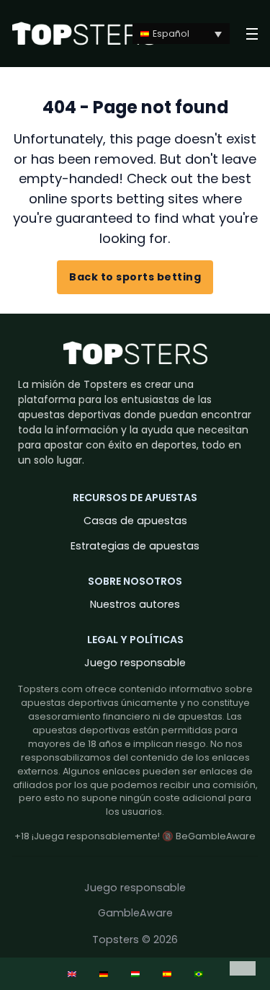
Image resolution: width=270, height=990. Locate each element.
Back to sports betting (135, 277)
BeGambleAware (216, 836)
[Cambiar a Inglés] (72, 974)
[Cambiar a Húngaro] (135, 974)
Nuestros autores (135, 604)
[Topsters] (84, 33)
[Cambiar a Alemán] (103, 974)
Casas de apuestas (135, 520)
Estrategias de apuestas (135, 546)
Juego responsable (135, 662)
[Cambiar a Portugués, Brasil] (198, 974)
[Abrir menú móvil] (252, 34)
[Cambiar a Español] (167, 974)
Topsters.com (50, 689)
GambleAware (135, 913)
